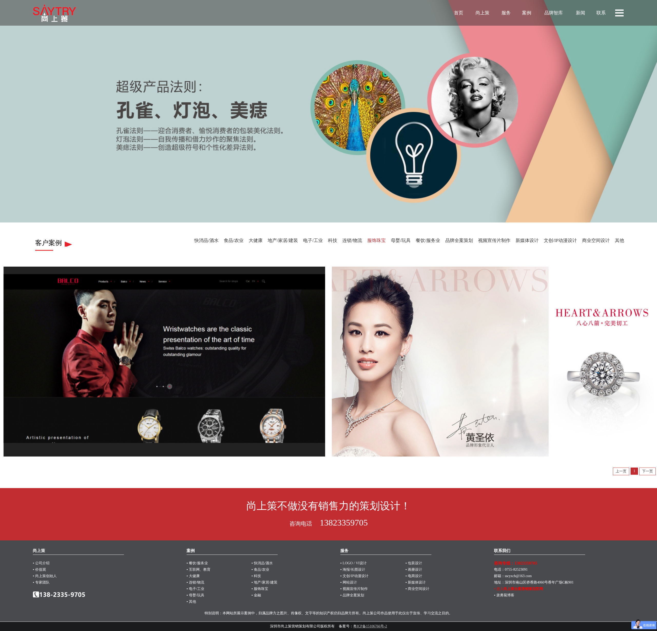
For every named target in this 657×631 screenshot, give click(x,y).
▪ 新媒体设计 (415, 582)
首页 (458, 12)
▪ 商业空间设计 (417, 589)
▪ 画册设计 (413, 569)
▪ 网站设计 (348, 582)
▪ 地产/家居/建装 (264, 582)
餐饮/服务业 (428, 240)
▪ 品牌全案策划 (352, 595)
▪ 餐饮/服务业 (197, 563)
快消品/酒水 (206, 240)
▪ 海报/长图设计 (352, 569)
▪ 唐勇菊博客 (504, 595)
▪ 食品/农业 (260, 569)
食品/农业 (234, 240)
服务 (506, 12)
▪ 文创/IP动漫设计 (354, 576)
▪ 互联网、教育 (198, 569)
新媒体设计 (527, 240)
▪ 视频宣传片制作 (354, 589)
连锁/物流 (352, 240)
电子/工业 (313, 240)
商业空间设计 (596, 240)
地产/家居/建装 (283, 240)
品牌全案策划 (459, 240)
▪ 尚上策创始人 (45, 576)
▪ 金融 (256, 595)
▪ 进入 (518, 589)
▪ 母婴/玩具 (195, 595)
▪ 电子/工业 (195, 589)
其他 (619, 240)
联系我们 (502, 550)
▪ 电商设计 (413, 576)
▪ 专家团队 (41, 582)
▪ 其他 (191, 602)
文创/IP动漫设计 (560, 240)
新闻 (580, 12)
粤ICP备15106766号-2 (370, 626)
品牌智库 (553, 12)
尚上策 (482, 12)
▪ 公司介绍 (41, 563)
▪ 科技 (256, 576)
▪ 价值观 (39, 569)
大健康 (256, 240)
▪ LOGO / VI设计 (353, 563)
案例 (526, 12)
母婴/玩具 (401, 240)
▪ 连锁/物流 (195, 582)
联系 (601, 12)
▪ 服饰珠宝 (260, 589)
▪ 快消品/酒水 (262, 563)
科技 (332, 240)
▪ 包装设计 (413, 563)
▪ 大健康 (193, 576)
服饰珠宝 (376, 240)
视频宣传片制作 (494, 240)
